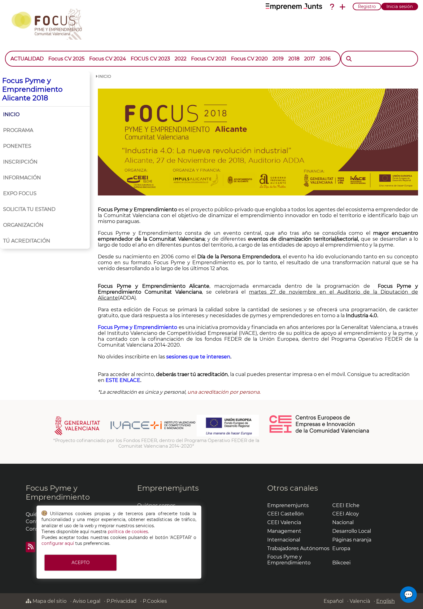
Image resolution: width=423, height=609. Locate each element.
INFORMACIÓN (22, 178)
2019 (278, 59)
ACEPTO (80, 562)
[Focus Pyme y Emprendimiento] (50, 23)
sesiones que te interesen (198, 357)
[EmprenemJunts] (294, 6)
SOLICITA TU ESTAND (29, 209)
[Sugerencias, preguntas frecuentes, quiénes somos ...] (332, 6)
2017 (309, 59)
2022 (180, 59)
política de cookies (128, 531)
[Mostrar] (335, 55)
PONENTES (17, 146)
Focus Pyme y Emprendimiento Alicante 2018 (32, 89)
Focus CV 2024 (107, 59)
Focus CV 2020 (249, 59)
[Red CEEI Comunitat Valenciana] (319, 432)
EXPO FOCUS (20, 193)
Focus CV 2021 (208, 59)
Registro (367, 6)
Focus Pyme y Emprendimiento (58, 493)
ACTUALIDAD (27, 59)
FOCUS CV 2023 (150, 59)
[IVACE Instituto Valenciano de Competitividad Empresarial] (125, 435)
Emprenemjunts (168, 488)
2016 (325, 59)
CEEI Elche (346, 505)
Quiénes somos (156, 505)
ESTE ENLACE (123, 380)
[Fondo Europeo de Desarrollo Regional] (228, 435)
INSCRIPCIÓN (20, 162)
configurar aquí (57, 543)
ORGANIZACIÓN (23, 225)
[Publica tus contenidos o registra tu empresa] (342, 6)
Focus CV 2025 (66, 59)
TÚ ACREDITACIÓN (26, 241)
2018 (293, 59)
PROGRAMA (18, 130)
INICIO (11, 114)
